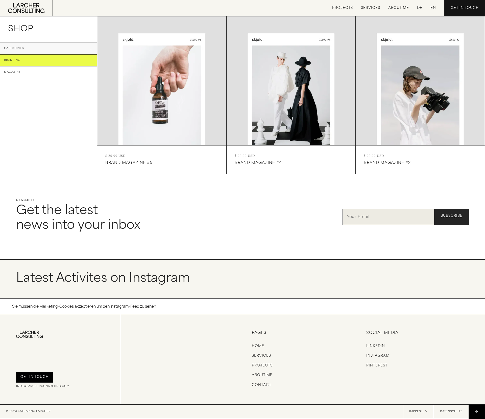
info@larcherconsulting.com (42, 386)
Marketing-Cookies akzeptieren (67, 306)
